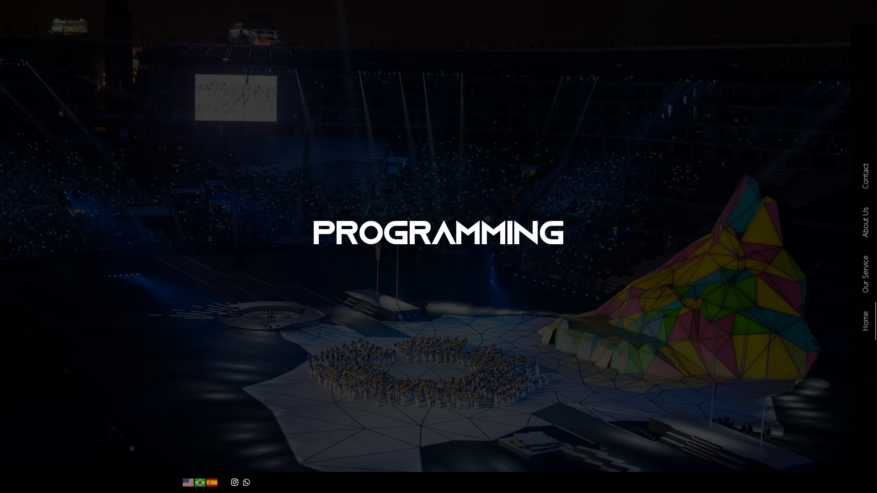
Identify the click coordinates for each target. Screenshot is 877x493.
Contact (865, 176)
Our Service (865, 274)
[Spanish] (212, 482)
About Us (865, 222)
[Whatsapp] (247, 482)
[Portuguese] (200, 482)
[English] (189, 482)
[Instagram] (235, 482)
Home (865, 321)
